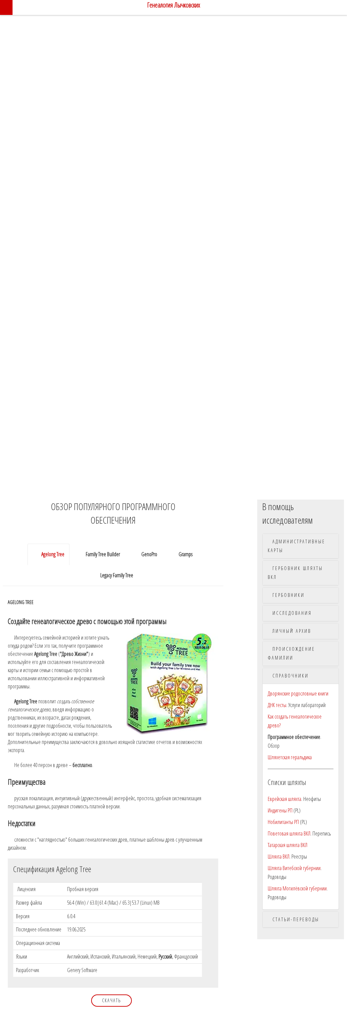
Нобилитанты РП (283, 822)
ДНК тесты (277, 705)
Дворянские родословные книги (298, 693)
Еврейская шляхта (284, 799)
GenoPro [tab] (151, 554)
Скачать (111, 1000)
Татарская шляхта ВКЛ (287, 845)
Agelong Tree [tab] (51, 554)
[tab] (301, 546)
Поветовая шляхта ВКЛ (289, 833)
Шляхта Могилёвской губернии (297, 888)
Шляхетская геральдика (290, 757)
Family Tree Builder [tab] (103, 554)
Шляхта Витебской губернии (294, 868)
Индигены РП (280, 810)
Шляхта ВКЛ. (279, 856)
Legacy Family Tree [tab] (117, 575)
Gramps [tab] (188, 554)
